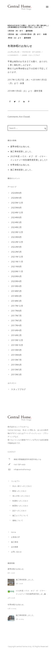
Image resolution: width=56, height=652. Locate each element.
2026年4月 (16, 197)
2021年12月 (17, 256)
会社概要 (14, 547)
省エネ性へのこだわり (21, 496)
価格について (17, 520)
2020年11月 (17, 271)
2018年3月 (16, 300)
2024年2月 (16, 227)
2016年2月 (16, 335)
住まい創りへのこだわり (22, 486)
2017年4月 (16, 325)
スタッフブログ (34, 55)
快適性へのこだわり (20, 501)
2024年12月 (17, 212)
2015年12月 (17, 340)
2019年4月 (16, 286)
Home (13, 532)
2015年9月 (16, 350)
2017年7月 (16, 315)
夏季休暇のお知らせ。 (20, 146)
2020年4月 (16, 281)
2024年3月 (16, 222)
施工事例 (14, 542)
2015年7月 (16, 359)
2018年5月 (16, 291)
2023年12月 (17, 232)
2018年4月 (16, 296)
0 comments (13, 55)
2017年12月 (17, 305)
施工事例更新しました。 (22, 151)
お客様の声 (15, 537)
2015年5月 (16, 369)
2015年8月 (16, 354)
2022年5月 (16, 251)
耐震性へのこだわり (20, 506)
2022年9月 (16, 246)
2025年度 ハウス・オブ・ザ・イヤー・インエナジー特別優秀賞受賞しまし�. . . (32, 592)
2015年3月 (16, 374)
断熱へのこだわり (19, 491)
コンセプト (15, 481)
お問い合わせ (16, 552)
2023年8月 (16, 237)
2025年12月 (17, 202)
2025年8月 (16, 207)
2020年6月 (16, 276)
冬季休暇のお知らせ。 (20, 164)
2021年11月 (17, 261)
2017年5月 (16, 320)
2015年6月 (16, 364)
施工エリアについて (20, 516)
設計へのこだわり (19, 511)
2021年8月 (16, 266)
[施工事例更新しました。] (11, 582)
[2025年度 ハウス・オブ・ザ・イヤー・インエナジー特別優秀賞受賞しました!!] (11, 591)
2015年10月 (17, 345)
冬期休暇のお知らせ (20, 46)
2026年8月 (16, 192)
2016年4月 (16, 330)
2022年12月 (17, 242)
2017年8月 (16, 310)
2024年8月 (16, 217)
